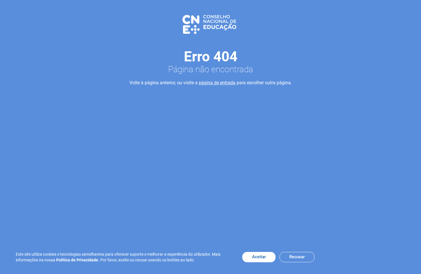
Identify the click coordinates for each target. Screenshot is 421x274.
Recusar (297, 256)
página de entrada (217, 82)
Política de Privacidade (77, 260)
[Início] (209, 24)
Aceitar (259, 256)
